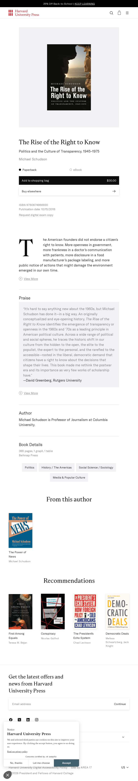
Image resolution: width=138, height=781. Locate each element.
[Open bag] (119, 13)
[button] (69, 279)
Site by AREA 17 (81, 767)
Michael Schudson (33, 159)
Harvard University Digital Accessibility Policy (38, 767)
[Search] (111, 13)
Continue (120, 704)
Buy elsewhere (31, 191)
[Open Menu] (127, 13)
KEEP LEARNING (85, 3)
